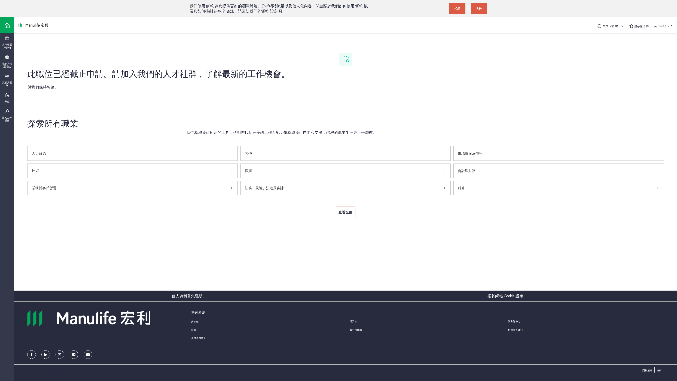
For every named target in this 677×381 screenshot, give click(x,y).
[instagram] (74, 354)
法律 (659, 370)
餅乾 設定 (270, 11)
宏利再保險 (356, 329)
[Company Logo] (7, 25)
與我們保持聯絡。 (42, 87)
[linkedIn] (45, 354)
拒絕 (457, 8)
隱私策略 (647, 370)
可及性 (353, 321)
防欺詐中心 (514, 321)
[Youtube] (88, 354)
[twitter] (60, 354)
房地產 (195, 321)
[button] (345, 212)
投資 (193, 329)
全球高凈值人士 (199, 338)
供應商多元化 (515, 329)
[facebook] (31, 354)
